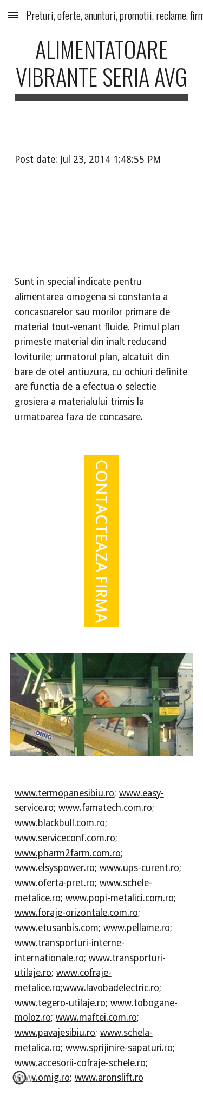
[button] (13, 15)
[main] (101, 67)
